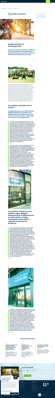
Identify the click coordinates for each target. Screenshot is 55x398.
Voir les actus (27, 375)
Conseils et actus (10, 8)
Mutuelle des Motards (4, 8)
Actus (9, 12)
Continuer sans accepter (15, 365)
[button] (2, 396)
